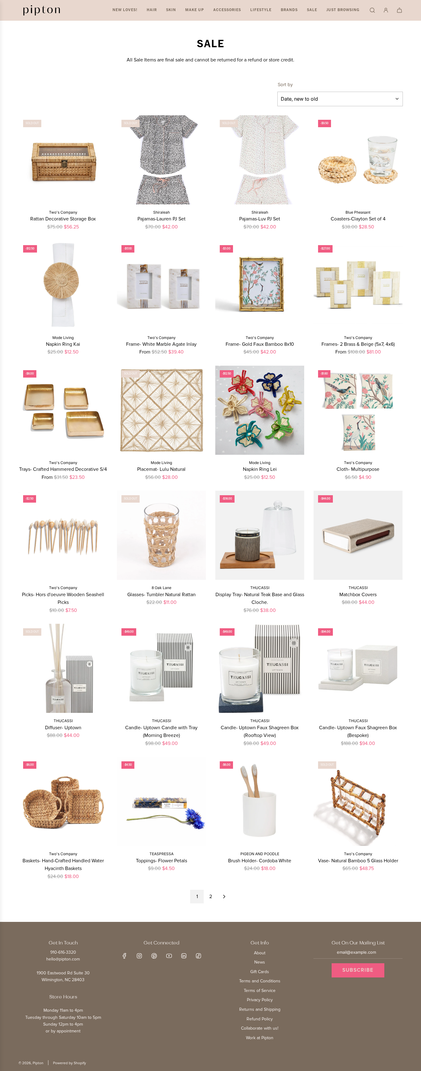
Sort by (285, 84)
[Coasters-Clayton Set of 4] (358, 159)
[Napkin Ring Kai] (63, 285)
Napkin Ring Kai (63, 344)
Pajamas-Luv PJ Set (259, 219)
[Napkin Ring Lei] (259, 410)
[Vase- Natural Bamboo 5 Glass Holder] (358, 801)
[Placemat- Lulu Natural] (161, 410)
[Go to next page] (224, 896)
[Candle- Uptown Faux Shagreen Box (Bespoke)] (358, 668)
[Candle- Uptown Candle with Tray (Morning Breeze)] (161, 668)
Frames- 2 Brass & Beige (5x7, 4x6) (358, 344)
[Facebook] (124, 956)
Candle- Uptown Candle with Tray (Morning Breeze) (161, 732)
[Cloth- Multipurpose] (358, 410)
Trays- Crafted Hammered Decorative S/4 (63, 469)
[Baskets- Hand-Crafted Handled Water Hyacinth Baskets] (63, 801)
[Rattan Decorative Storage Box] (63, 159)
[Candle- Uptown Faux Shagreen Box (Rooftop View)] (259, 668)
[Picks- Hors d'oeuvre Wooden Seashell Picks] (63, 535)
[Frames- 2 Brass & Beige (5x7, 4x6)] (358, 285)
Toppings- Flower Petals (161, 861)
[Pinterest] (154, 956)
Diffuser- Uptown (63, 728)
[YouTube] (169, 956)
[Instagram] (139, 956)
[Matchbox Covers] (358, 535)
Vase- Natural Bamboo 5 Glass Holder (358, 861)
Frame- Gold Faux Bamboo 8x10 (260, 344)
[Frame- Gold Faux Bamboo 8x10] (259, 285)
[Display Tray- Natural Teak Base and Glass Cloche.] (259, 535)
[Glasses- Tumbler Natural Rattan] (161, 535)
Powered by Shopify (69, 1063)
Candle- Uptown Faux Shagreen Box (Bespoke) (358, 732)
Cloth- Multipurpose (358, 469)
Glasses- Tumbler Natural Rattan (161, 595)
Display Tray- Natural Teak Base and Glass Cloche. (259, 599)
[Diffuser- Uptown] (63, 668)
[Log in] (386, 10)
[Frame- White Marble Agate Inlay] (161, 285)
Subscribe (358, 970)
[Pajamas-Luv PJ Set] (259, 159)
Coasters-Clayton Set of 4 (358, 219)
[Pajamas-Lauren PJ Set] (161, 159)
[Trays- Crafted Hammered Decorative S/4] (63, 410)
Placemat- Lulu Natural (161, 469)
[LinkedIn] (183, 956)
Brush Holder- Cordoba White (259, 861)
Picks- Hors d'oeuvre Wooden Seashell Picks (63, 599)
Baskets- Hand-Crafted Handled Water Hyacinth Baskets (63, 865)
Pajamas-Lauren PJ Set (161, 219)
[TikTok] (198, 956)
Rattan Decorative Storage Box (63, 219)
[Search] (372, 10)
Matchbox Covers (358, 595)
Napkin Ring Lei (260, 469)
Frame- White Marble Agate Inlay (161, 344)
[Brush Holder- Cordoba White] (259, 801)
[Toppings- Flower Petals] (161, 801)
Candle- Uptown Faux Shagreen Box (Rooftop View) (260, 732)
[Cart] (399, 10)
